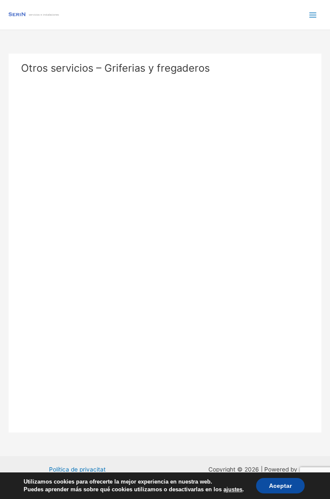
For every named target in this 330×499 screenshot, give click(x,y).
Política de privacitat (77, 469)
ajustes (232, 489)
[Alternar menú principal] (313, 15)
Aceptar (280, 485)
